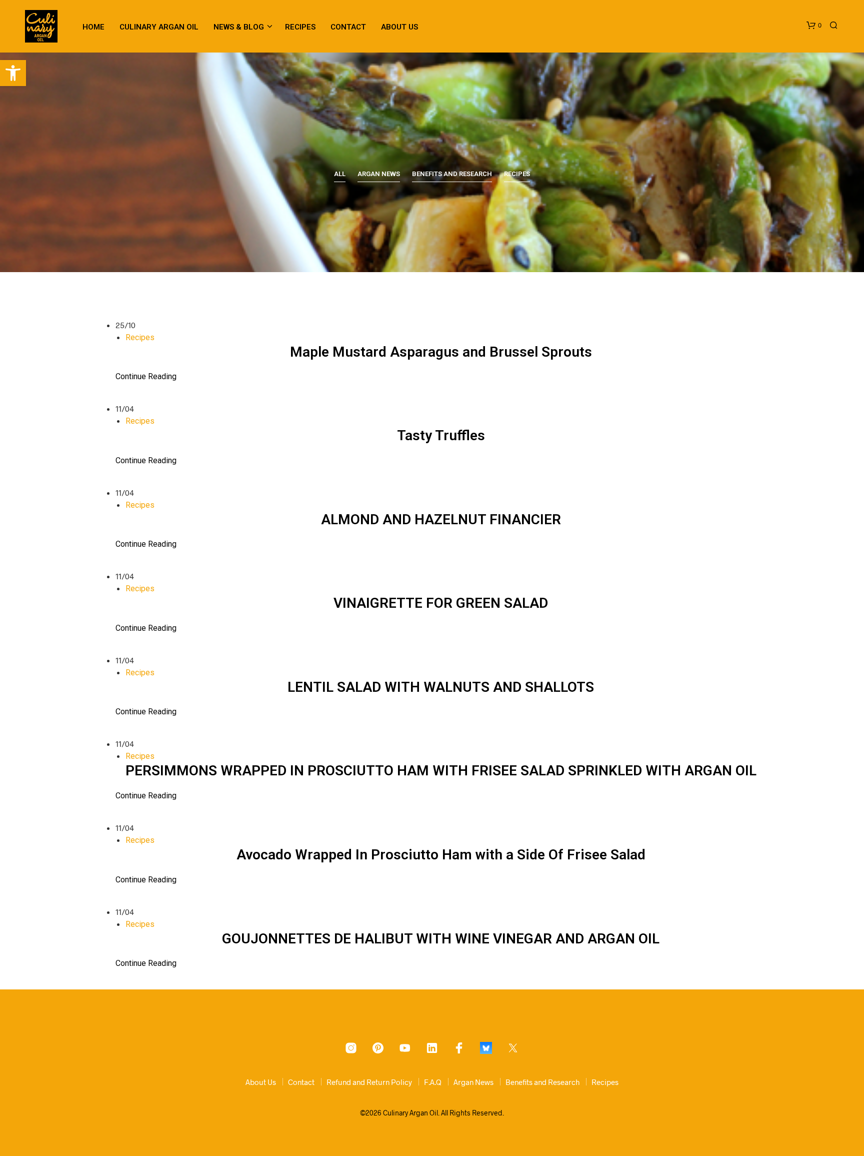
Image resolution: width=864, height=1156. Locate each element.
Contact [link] (348, 27)
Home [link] (93, 27)
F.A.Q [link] (433, 1081)
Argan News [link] (379, 174)
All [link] (340, 174)
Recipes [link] (300, 27)
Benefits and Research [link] (452, 174)
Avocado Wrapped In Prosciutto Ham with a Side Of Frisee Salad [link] (441, 854)
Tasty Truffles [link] (441, 435)
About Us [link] (399, 27)
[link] (13, 73)
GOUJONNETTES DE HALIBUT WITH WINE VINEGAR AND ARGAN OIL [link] (441, 938)
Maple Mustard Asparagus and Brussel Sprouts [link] (441, 352)
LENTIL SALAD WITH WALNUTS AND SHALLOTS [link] (441, 687)
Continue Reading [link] (146, 376)
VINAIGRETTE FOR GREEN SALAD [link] (441, 603)
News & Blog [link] (239, 27)
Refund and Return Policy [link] (369, 1081)
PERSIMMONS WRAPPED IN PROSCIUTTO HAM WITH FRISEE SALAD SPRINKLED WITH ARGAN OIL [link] (441, 770)
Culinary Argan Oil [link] (159, 27)
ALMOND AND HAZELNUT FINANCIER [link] (441, 519)
